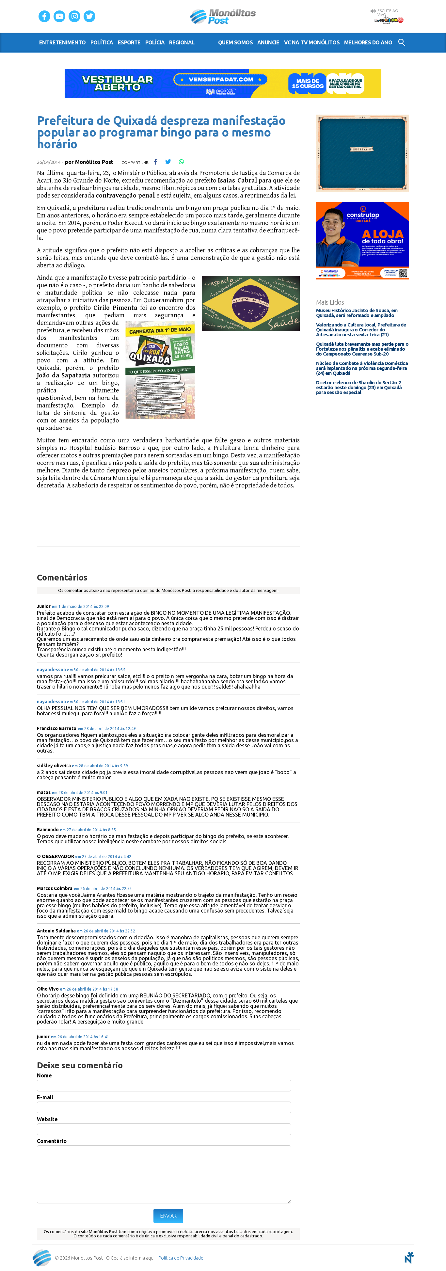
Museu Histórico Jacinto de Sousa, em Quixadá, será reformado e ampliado (356, 313)
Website (47, 1119)
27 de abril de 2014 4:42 (103, 856)
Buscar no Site (401, 42)
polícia (155, 42)
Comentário (52, 1141)
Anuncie (268, 42)
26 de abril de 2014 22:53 (102, 888)
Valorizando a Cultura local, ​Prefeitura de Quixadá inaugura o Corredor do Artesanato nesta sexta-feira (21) (361, 329)
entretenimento (62, 42)
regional (181, 42)
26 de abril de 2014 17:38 (89, 989)
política (101, 42)
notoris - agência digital (408, 1258)
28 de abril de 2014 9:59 (100, 766)
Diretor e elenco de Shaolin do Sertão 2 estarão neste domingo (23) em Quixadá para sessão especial (359, 387)
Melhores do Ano (368, 42)
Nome (44, 1075)
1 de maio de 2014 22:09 (80, 606)
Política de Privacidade (180, 1258)
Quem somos (235, 42)
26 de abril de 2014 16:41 (80, 1037)
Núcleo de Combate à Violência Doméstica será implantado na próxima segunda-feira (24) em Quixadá (362, 368)
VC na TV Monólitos (312, 42)
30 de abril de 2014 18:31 (96, 702)
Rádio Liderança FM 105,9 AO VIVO (389, 19)
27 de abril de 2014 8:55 (88, 830)
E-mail (45, 1097)
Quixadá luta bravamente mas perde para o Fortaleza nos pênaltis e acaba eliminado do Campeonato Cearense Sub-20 (362, 349)
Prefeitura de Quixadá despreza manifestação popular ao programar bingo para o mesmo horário (161, 132)
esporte (129, 42)
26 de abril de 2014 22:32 (106, 931)
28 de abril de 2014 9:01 (80, 792)
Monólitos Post (223, 16)
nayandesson (51, 669)
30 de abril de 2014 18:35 (96, 670)
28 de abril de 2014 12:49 (106, 728)
